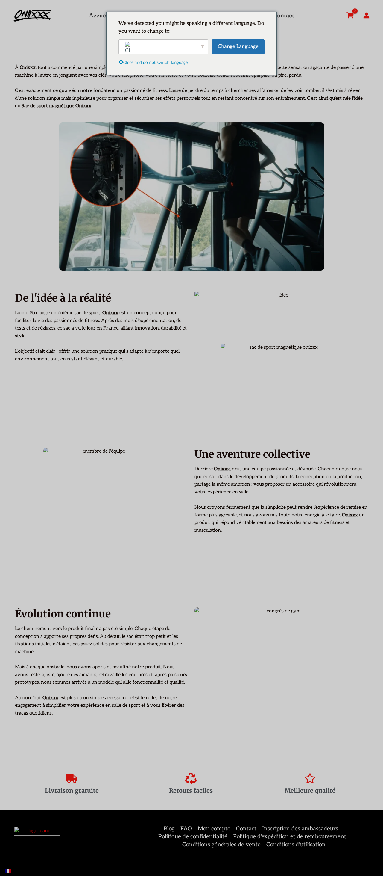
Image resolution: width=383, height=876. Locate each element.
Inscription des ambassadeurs (300, 828)
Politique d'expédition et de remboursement (289, 836)
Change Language (238, 46)
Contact (246, 828)
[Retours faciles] (191, 778)
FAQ (186, 828)
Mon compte (214, 828)
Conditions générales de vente (221, 844)
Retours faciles (191, 790)
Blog (169, 828)
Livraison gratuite (72, 790)
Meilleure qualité (310, 790)
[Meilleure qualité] (310, 778)
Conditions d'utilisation (296, 844)
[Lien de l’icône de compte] (366, 15)
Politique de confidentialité (192, 836)
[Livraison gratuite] (71, 778)
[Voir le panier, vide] (350, 15)
